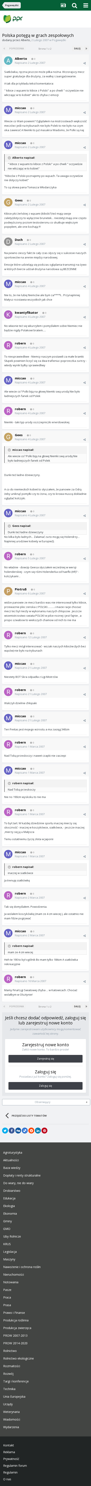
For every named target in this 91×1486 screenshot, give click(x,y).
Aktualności (11, 1160)
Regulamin (10, 1472)
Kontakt (8, 1445)
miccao (20, 108)
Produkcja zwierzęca (17, 1328)
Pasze (7, 1290)
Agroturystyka (12, 1152)
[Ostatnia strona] (86, 48)
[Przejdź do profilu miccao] (8, 110)
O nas (7, 1479)
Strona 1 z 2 (45, 48)
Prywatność (11, 1458)
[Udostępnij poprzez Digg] (18, 1131)
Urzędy (8, 1404)
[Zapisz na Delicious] (25, 1131)
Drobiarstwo (11, 1191)
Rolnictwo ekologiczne (18, 1358)
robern (20, 343)
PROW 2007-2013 (15, 1336)
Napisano (30, 63)
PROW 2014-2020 (15, 1343)
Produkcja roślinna (16, 1320)
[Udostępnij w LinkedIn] (38, 1131)
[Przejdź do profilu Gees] (8, 202)
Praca (7, 1297)
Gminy (7, 1221)
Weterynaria (11, 1412)
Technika (9, 1389)
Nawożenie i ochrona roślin (22, 1267)
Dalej (77, 48)
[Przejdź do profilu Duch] (8, 241)
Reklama (9, 1452)
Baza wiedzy (11, 1168)
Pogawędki (59, 40)
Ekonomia (10, 1213)
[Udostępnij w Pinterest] (44, 1131)
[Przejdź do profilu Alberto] (8, 60)
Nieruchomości (13, 1274)
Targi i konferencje (16, 1381)
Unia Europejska (14, 1397)
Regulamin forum (15, 1465)
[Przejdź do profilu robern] (8, 345)
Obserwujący (42, 1102)
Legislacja (10, 1252)
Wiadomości (11, 1419)
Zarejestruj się (45, 1058)
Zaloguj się (45, 1086)
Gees (19, 200)
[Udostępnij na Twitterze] (5, 1131)
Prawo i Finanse (14, 1313)
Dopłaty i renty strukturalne (22, 1175)
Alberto (25, 40)
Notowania (10, 1282)
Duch (19, 239)
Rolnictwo (10, 1351)
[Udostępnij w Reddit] (31, 1131)
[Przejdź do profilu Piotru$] (8, 591)
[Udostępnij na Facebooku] (12, 1131)
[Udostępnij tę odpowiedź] (84, 63)
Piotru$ (21, 589)
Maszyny (9, 1259)
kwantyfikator (26, 312)
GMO (6, 1229)
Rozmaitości (11, 1366)
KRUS (7, 1244)
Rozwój (8, 1374)
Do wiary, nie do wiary (18, 1183)
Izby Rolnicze (12, 1236)
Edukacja (9, 1198)
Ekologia (9, 1206)
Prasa (7, 1305)
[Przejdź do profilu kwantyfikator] (8, 314)
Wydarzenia (11, 1427)
